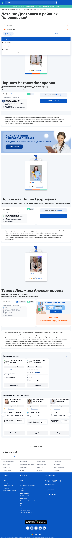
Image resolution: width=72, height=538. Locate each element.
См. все (66, 356)
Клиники (22, 483)
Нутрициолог (23, 294)
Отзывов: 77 (39, 70)
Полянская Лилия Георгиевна (28, 199)
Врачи (21, 480)
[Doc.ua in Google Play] (41, 522)
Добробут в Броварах (13, 412)
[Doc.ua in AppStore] (30, 522)
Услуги (22, 488)
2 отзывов (34, 409)
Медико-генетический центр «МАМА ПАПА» (13, 308)
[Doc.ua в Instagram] (32, 528)
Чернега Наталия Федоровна (28, 83)
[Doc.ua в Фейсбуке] (28, 528)
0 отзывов (37, 372)
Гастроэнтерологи (8, 461)
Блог (21, 503)
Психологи (40, 467)
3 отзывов (11, 409)
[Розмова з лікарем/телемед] (36, 142)
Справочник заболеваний (27, 500)
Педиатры (57, 464)
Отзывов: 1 (39, 186)
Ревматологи (7, 470)
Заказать (56, 311)
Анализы (22, 490)
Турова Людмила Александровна (32, 290)
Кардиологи (57, 461)
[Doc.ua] (2, 3)
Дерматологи (41, 461)
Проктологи (6, 467)
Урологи (39, 470)
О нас (4, 480)
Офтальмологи (41, 464)
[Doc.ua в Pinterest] (44, 528)
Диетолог (13, 294)
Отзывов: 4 (39, 278)
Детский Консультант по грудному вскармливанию (48, 203)
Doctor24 (56, 412)
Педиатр (44, 87)
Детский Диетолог (32, 87)
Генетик (5, 294)
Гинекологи (23, 461)
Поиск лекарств (24, 493)
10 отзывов (13, 369)
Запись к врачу (53, 100)
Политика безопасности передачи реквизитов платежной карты (27, 508)
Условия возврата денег (27, 512)
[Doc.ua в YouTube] (40, 528)
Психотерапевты (59, 467)
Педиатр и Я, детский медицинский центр (12, 101)
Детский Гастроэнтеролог (12, 87)
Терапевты (23, 470)
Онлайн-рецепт (24, 495)
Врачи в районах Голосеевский (19, 9)
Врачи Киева (7, 9)
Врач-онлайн (23, 498)
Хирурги (56, 470)
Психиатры (23, 467)
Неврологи (6, 464)
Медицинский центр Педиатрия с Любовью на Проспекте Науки (14, 217)
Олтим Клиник (35, 412)
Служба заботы (52, 484)
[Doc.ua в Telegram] (36, 528)
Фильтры (9, 34)
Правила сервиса (8, 485)
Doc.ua (4, 537)
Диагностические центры (27, 485)
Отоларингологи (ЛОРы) (27, 464)
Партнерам (6, 483)
